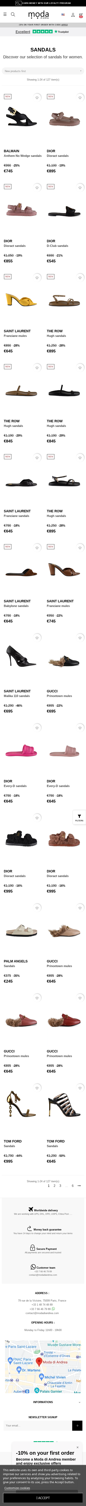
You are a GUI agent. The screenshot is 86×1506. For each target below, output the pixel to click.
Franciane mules (15, 335)
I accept (43, 1498)
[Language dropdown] (65, 14)
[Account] (73, 14)
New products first (43, 71)
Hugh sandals (56, 335)
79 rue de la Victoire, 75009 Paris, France (42, 1300)
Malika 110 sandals (17, 696)
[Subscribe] (77, 1426)
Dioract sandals (58, 155)
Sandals (9, 966)
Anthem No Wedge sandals (23, 155)
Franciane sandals (16, 516)
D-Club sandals (57, 245)
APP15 (64, 25)
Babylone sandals (16, 606)
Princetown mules (59, 696)
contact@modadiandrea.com (43, 1275)
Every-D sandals (15, 786)
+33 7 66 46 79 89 (43, 1271)
